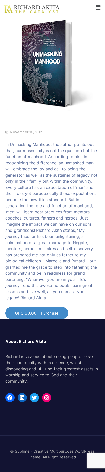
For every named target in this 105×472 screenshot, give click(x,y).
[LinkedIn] (22, 397)
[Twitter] (34, 397)
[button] (98, 7)
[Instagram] (46, 397)
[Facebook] (10, 397)
